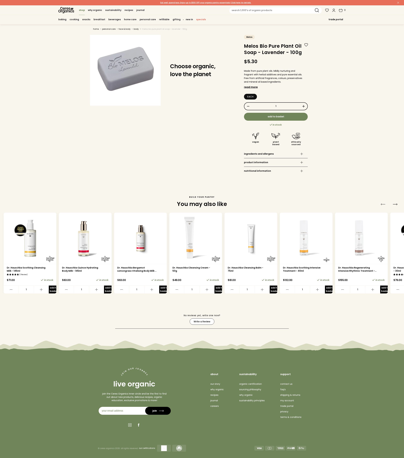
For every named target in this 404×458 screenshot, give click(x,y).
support (285, 374)
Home (96, 29)
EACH (250, 96)
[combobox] (275, 10)
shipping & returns (290, 395)
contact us (286, 384)
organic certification (250, 384)
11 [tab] (263, 320)
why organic (217, 389)
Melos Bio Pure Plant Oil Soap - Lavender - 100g (164, 29)
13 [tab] (313, 320)
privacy (284, 411)
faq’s (283, 389)
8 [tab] (188, 320)
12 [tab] (288, 320)
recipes (214, 395)
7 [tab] (163, 320)
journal (214, 400)
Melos (249, 37)
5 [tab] (113, 320)
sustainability (248, 374)
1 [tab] (14, 320)
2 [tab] (39, 320)
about (214, 374)
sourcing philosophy (250, 389)
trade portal (336, 19)
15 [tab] (363, 320)
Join (154, 410)
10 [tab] (238, 320)
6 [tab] (138, 320)
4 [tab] (89, 320)
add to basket (276, 116)
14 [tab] (338, 320)
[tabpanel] (30, 253)
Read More (251, 87)
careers (214, 406)
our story (215, 384)
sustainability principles (252, 400)
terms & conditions (290, 417)
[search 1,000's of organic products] (316, 10)
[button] (342, 10)
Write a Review (204, 322)
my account (287, 400)
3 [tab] (64, 320)
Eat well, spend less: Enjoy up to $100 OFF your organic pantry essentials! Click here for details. (205, 2)
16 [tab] (388, 320)
